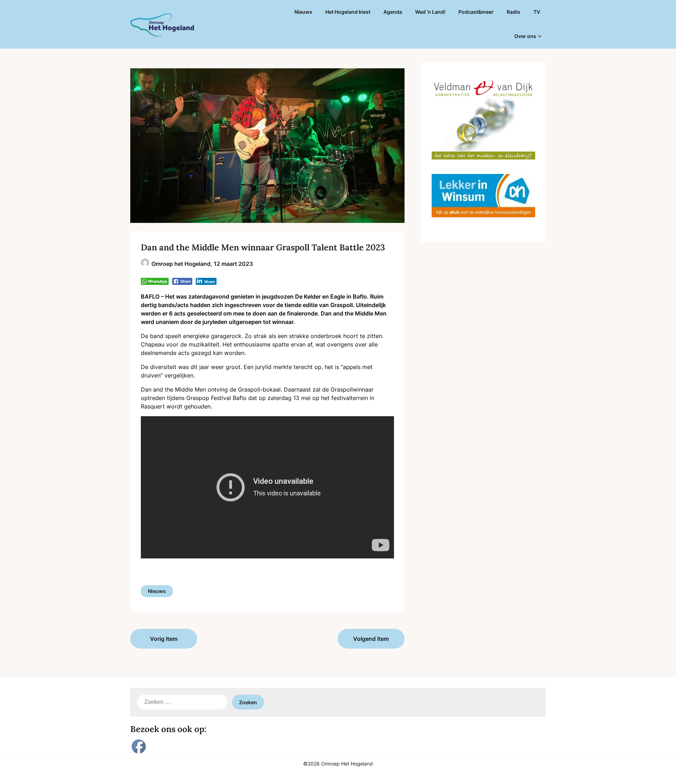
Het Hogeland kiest (347, 12)
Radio (513, 12)
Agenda (392, 12)
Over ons (525, 36)
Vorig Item (163, 638)
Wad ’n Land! (430, 12)
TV (536, 12)
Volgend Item (371, 638)
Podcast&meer (476, 12)
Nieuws (303, 12)
